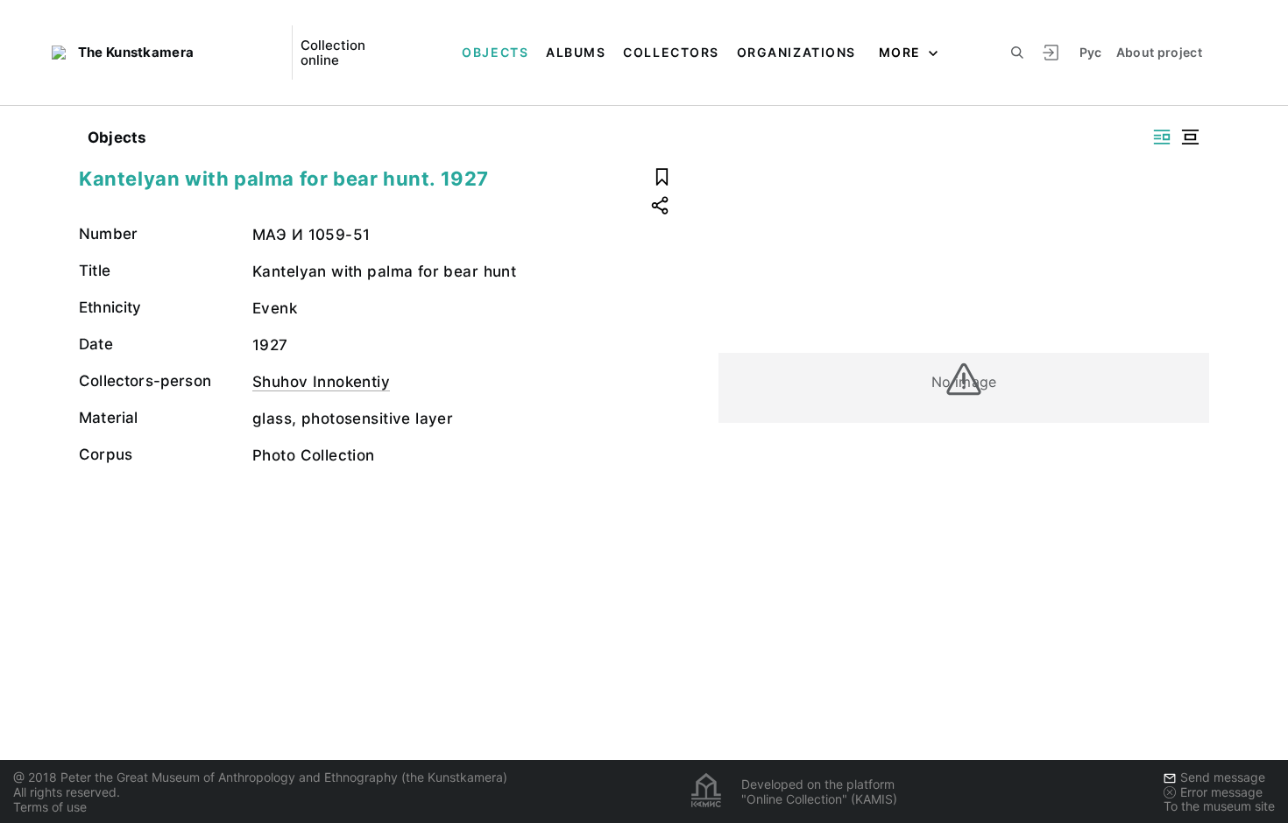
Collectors (670, 52)
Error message (1221, 791)
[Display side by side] (1162, 137)
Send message (1222, 777)
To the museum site (1219, 805)
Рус (1090, 52)
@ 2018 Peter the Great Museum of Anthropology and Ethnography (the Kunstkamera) (260, 777)
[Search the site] (1017, 52)
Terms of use (50, 806)
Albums (575, 52)
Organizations (796, 52)
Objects (495, 52)
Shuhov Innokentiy (321, 381)
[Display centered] (1190, 137)
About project (1159, 52)
